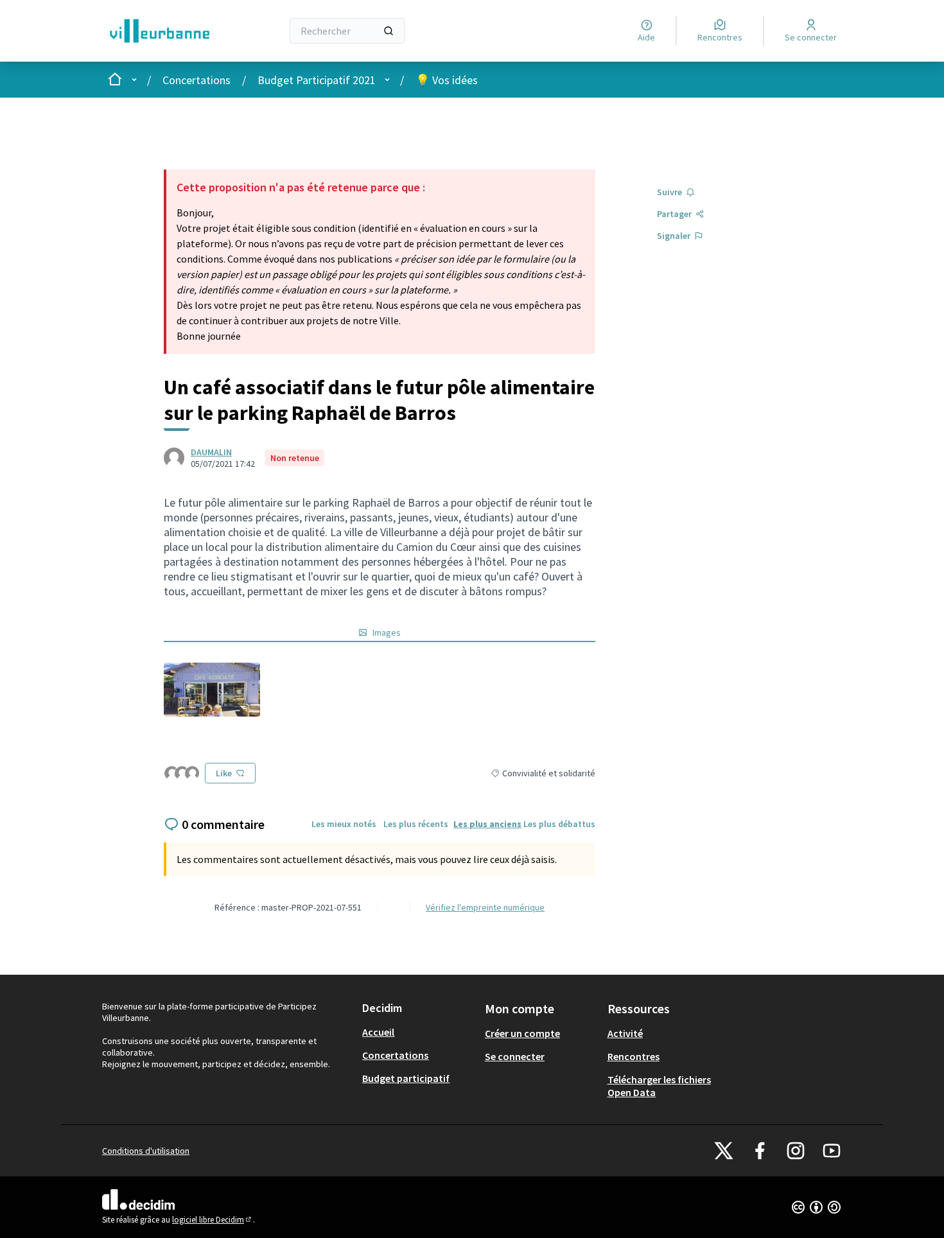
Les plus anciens (487, 824)
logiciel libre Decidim (212, 1219)
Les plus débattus (559, 824)
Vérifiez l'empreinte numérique (485, 907)
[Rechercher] (388, 31)
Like (224, 773)
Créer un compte (522, 1033)
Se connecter (515, 1056)
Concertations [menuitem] (395, 1055)
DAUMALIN (211, 452)
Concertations (196, 80)
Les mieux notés (343, 824)
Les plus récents (415, 824)
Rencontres (633, 1056)
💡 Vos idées (446, 80)
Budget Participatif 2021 (317, 80)
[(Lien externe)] (212, 690)
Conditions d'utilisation (145, 1150)
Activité (625, 1033)
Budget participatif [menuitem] (406, 1078)
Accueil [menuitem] (378, 1031)
